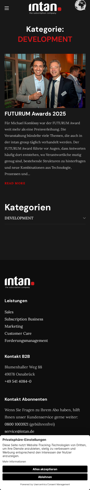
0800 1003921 (16, 424)
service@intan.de (19, 431)
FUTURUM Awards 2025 (35, 113)
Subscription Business (24, 319)
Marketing (14, 326)
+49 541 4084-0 (18, 381)
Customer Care (18, 333)
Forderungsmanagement (26, 340)
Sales (9, 312)
